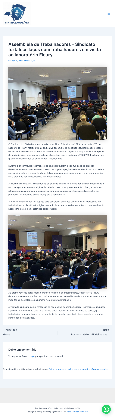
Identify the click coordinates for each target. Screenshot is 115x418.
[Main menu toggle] (109, 13)
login (32, 356)
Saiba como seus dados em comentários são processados (79, 369)
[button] (106, 409)
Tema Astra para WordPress (77, 412)
